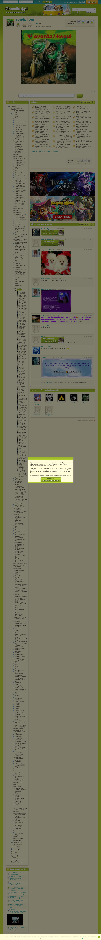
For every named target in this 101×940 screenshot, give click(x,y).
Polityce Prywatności (86, 938)
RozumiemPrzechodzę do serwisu (51, 479)
